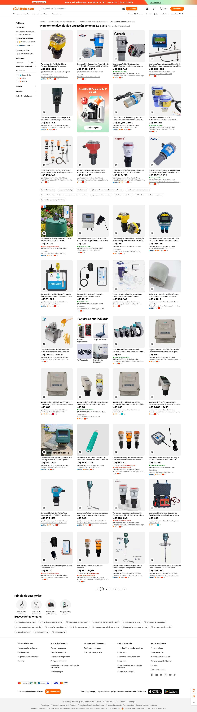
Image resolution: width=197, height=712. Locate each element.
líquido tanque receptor (80, 627)
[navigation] (25, 305)
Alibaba (42, 21)
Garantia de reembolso (59, 652)
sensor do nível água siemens (156, 622)
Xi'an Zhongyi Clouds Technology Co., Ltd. (127, 304)
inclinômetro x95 (42, 632)
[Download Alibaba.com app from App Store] (155, 691)
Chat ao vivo (121, 652)
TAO (116, 702)
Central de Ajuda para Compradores (130, 648)
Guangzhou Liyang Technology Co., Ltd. (55, 359)
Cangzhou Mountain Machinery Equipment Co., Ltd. (165, 359)
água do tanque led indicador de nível (107, 627)
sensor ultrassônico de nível (162, 627)
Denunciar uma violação (125, 672)
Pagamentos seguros (58, 648)
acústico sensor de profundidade (54, 200)
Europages (131, 702)
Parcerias (154, 665)
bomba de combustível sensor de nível (150, 195)
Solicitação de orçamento (93, 652)
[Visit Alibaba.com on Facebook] (152, 674)
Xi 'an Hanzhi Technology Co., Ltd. (88, 417)
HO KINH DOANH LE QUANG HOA (53, 412)
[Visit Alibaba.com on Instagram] (165, 674)
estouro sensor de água (132, 622)
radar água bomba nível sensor (52, 622)
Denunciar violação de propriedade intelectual (129, 666)
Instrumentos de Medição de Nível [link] (123, 21)
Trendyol (123, 702)
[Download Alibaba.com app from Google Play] (171, 691)
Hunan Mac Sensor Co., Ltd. (50, 304)
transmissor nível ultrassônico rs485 (106, 622)
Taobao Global (108, 702)
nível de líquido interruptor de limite (29, 627)
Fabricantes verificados (92, 648)
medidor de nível (60, 632)
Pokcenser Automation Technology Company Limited (93, 180)
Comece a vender (157, 652)
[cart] (154, 9)
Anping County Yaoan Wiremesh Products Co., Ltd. (165, 306)
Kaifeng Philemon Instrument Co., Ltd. (54, 77)
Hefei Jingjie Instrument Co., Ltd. (160, 74)
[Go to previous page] (97, 589)
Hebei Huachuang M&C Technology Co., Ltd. (56, 180)
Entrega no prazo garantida (60, 657)
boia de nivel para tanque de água (136, 627)
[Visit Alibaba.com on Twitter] (161, 674)
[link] (194, 690)
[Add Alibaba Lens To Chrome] (53, 691)
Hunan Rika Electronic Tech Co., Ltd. (161, 248)
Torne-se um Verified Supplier (161, 661)
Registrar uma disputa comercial (128, 657)
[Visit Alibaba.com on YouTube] (170, 674)
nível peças (83, 190)
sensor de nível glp (67, 190)
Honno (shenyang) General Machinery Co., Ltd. (129, 361)
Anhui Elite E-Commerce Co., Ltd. (88, 77)
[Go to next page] (124, 589)
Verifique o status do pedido (161, 657)
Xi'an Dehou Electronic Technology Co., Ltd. (164, 412)
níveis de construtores (124, 195)
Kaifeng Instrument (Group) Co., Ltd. (53, 467)
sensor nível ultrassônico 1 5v (57, 627)
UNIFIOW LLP (118, 412)
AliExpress (66, 702)
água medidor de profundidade (78, 622)
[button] (123, 8)
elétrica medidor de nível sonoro (139, 190)
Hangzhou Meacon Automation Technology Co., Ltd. (129, 76)
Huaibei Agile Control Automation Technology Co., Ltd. (165, 182)
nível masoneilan (49, 190)
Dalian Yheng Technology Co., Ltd (88, 250)
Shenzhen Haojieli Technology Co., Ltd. (90, 309)
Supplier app (90, 691)
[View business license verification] (119, 708)
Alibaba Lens (30, 691)
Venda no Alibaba (157, 648)
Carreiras (21, 661)
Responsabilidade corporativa (28, 657)
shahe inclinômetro (24, 632)
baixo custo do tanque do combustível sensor (107, 190)
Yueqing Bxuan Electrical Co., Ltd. (88, 467)
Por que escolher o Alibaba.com (29, 648)
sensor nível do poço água (102, 195)
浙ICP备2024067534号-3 (157, 708)
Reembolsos (121, 661)
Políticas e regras (57, 672)
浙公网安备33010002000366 (135, 708)
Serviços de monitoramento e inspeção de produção (65, 666)
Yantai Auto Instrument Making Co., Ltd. (127, 251)
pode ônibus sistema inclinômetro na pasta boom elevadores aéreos (66, 195)
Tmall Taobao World (87, 702)
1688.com (75, 702)
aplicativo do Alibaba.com (136, 691)
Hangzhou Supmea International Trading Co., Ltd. (129, 180)
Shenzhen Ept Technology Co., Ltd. (53, 253)
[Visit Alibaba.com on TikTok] (175, 674)
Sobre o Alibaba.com (25, 643)
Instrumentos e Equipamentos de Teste (62, 21)
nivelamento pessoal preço (26, 622)
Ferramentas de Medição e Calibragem (93, 21)
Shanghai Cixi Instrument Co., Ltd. (125, 127)
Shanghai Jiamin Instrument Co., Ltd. (162, 129)
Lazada (98, 702)
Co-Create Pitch (23, 652)
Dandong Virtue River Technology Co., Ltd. (56, 127)
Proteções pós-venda (58, 661)
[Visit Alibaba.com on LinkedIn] (156, 674)
